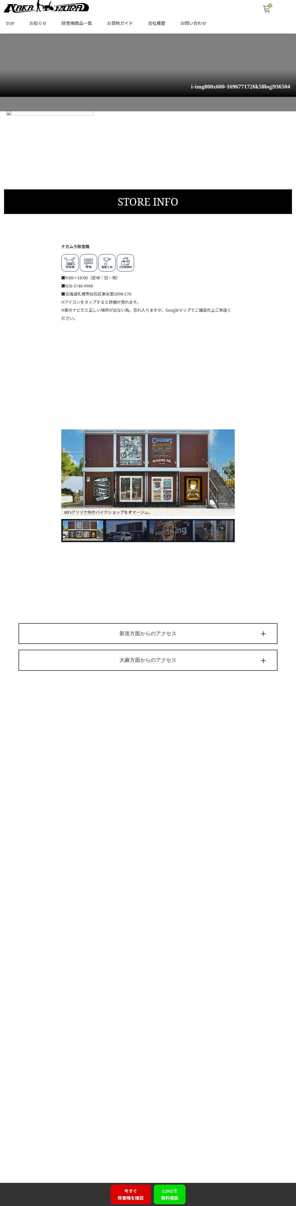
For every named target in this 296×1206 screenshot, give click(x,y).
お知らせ (38, 23)
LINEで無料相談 (169, 1194)
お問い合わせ (193, 23)
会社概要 (156, 23)
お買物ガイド (120, 23)
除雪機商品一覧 (77, 23)
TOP (10, 23)
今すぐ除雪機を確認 (131, 1194)
